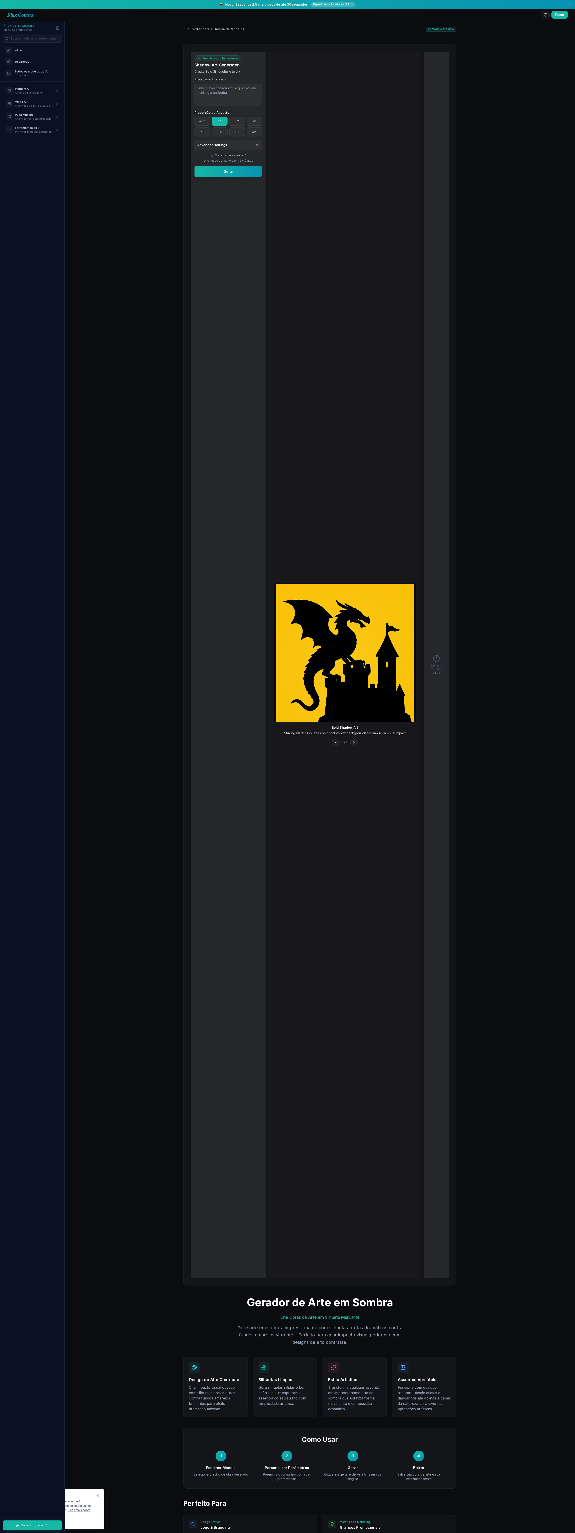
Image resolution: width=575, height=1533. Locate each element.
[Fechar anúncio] (569, 4)
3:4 (254, 132)
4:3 (237, 132)
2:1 (254, 121)
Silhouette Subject (210, 80)
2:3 (202, 132)
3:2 (220, 132)
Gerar (228, 171)
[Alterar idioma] (546, 15)
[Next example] (354, 742)
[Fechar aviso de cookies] (97, 1495)
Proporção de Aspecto (212, 112)
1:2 (237, 121)
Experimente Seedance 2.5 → (333, 4)
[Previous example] (336, 742)
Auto (202, 121)
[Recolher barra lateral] (58, 28)
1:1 (219, 121)
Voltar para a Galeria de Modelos (218, 29)
